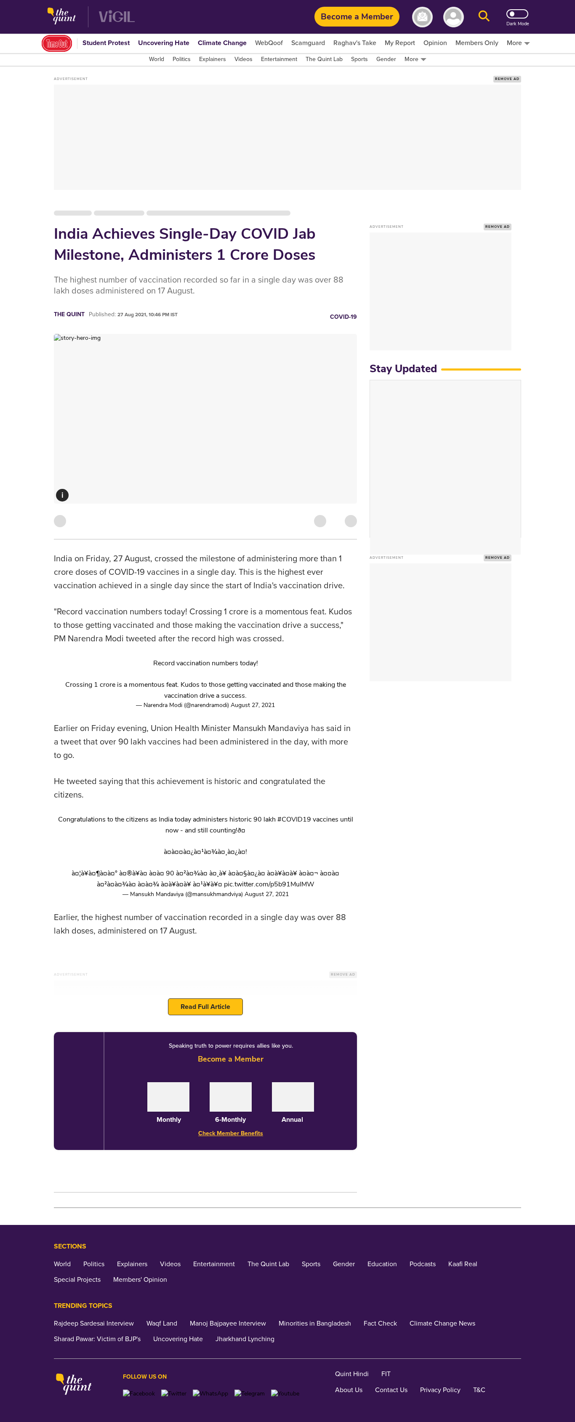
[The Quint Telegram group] (249, 1394)
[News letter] (422, 17)
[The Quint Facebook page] (139, 1394)
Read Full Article (205, 1007)
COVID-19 (343, 316)
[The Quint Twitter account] (173, 1394)
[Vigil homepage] (117, 17)
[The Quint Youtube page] (285, 1394)
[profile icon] (453, 17)
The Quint (69, 314)
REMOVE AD (507, 79)
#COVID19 (294, 819)
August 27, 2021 (253, 705)
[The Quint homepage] (61, 17)
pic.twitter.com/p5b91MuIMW (269, 884)
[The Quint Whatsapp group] (210, 1394)
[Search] (484, 17)
